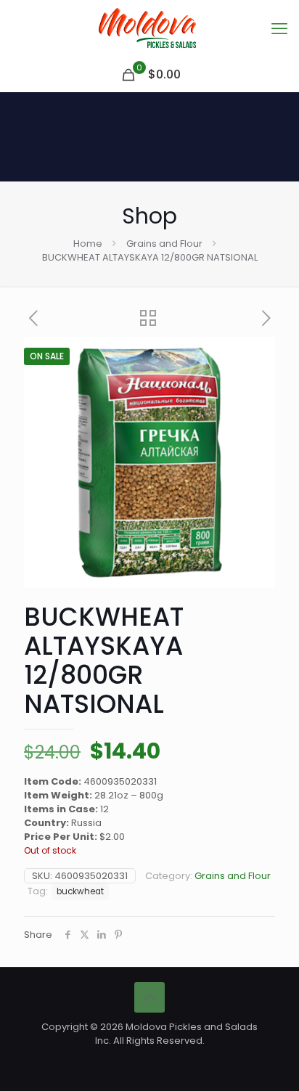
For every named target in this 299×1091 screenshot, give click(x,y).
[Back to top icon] (149, 997)
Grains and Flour (164, 243)
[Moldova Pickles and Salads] (149, 29)
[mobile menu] (279, 29)
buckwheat (80, 891)
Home (87, 243)
